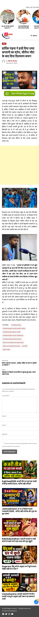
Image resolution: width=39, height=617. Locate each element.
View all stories (32, 7)
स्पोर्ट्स (4, 43)
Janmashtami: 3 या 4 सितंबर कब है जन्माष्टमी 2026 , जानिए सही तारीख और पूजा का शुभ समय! (19, 511)
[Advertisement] (19, 165)
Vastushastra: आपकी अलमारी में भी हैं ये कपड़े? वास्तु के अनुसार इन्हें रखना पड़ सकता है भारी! (18, 596)
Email (4, 425)
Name (4, 416)
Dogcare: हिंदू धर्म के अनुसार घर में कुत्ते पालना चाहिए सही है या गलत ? (19, 567)
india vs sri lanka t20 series (11, 346)
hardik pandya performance (12, 339)
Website (4, 434)
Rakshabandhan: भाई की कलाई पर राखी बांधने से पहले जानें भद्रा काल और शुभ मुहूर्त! (19, 540)
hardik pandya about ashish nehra (14, 328)
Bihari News (12, 61)
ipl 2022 (24, 346)
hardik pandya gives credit (11, 332)
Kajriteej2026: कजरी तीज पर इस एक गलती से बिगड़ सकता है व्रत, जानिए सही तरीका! (19, 482)
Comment (6, 395)
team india (6, 349)
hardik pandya (16, 325)
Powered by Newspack (9, 611)
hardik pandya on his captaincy (13, 335)
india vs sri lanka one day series (13, 342)
